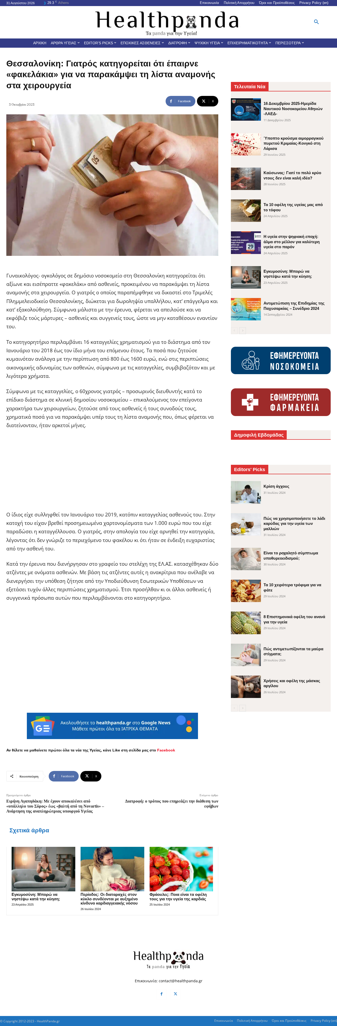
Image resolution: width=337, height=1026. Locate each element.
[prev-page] (234, 330)
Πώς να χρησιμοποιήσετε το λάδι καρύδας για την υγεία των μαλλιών (294, 523)
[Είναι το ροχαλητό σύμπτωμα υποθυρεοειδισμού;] (246, 559)
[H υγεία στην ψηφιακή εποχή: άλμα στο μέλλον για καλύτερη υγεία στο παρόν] (246, 242)
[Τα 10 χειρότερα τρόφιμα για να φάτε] (246, 591)
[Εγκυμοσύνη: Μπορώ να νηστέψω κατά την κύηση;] (43, 869)
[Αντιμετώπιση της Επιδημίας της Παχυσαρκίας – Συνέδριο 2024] (246, 309)
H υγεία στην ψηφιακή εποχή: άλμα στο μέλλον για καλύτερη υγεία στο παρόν (292, 241)
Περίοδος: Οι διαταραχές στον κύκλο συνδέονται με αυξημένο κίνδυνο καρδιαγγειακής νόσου (109, 898)
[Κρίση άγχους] (246, 492)
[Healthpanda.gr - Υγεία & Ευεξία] (168, 22)
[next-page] (242, 330)
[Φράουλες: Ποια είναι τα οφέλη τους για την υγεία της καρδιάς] (181, 869)
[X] (175, 994)
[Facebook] (161, 994)
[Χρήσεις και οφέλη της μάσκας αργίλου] (246, 687)
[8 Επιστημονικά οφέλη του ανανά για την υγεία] (246, 623)
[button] (316, 22)
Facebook (166, 750)
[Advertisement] (112, 473)
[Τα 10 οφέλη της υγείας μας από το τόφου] (246, 210)
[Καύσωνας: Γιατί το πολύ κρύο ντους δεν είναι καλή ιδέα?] (246, 179)
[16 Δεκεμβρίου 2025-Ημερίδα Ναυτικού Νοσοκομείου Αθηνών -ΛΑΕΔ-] (246, 109)
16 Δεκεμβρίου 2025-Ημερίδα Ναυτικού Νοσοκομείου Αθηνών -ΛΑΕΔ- (293, 108)
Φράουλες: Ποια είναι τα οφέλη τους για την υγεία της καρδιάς (178, 896)
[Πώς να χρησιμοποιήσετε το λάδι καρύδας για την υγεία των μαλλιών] (246, 524)
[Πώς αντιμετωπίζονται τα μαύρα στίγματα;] (246, 655)
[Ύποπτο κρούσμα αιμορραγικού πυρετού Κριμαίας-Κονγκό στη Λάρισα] (246, 144)
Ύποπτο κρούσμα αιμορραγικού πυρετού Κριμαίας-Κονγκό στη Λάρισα (294, 143)
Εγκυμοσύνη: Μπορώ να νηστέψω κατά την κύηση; (36, 896)
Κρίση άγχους (276, 486)
